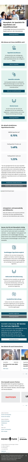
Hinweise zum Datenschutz (11, 459)
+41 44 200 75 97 (4, 449)
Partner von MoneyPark (6, 429)
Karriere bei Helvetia (5, 416)
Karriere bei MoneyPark (6, 414)
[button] (14, 34)
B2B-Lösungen (4, 431)
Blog (2, 425)
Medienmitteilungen (5, 421)
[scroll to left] (24, 374)
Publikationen (4, 423)
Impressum (3, 451)
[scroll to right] (27, 374)
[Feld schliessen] (26, 455)
